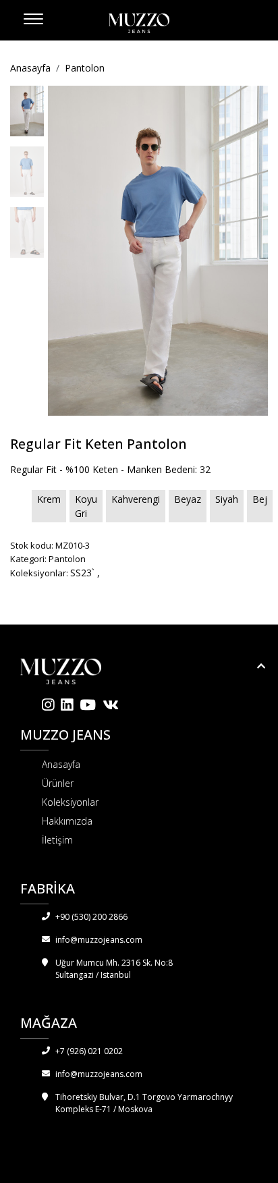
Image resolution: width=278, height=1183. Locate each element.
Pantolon (85, 67)
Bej (259, 499)
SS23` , (85, 572)
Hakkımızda (67, 821)
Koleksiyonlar (70, 802)
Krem (49, 499)
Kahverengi (135, 499)
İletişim (57, 839)
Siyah (226, 499)
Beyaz (187, 499)
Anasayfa (30, 67)
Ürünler (58, 783)
